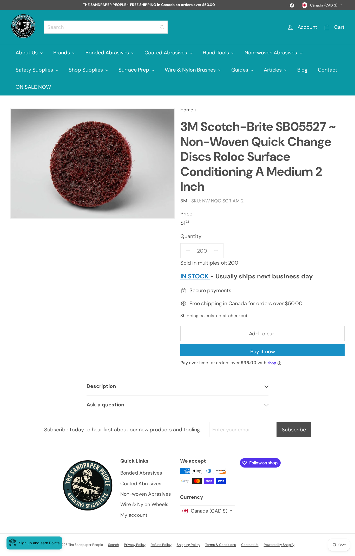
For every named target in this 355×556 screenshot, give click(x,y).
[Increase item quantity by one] (215, 250)
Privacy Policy (135, 544)
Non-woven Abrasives (271, 52)
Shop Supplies (86, 69)
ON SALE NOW (33, 87)
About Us (27, 52)
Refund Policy (161, 544)
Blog (302, 69)
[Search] (162, 27)
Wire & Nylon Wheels (144, 504)
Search (113, 544)
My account (133, 515)
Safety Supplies (35, 69)
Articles (273, 69)
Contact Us (250, 544)
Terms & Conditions (220, 544)
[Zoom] (92, 163)
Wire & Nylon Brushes (191, 69)
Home (186, 110)
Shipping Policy (188, 544)
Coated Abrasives (166, 52)
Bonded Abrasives (108, 52)
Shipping (189, 315)
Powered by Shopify (279, 544)
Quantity (190, 236)
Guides (240, 69)
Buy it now (262, 351)
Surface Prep (134, 69)
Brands (62, 52)
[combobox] (106, 27)
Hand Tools (216, 52)
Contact (327, 69)
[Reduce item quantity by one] (187, 250)
